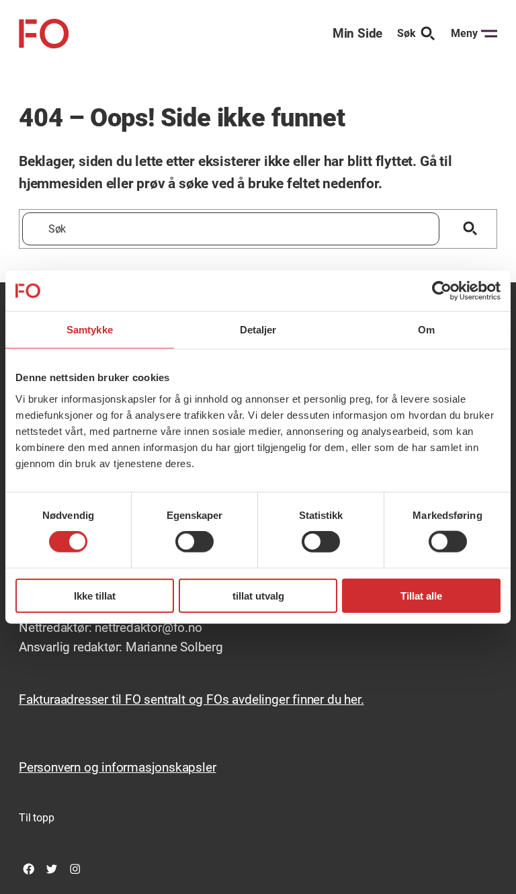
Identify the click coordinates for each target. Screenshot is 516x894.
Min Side (357, 33)
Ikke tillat (95, 595)
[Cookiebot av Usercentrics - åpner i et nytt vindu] (442, 291)
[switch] (194, 542)
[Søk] (470, 228)
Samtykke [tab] (90, 329)
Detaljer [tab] (258, 329)
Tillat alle (421, 595)
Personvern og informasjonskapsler (117, 767)
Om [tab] (426, 329)
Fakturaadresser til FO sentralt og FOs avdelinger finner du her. (191, 699)
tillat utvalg (258, 595)
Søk (406, 33)
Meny (464, 33)
